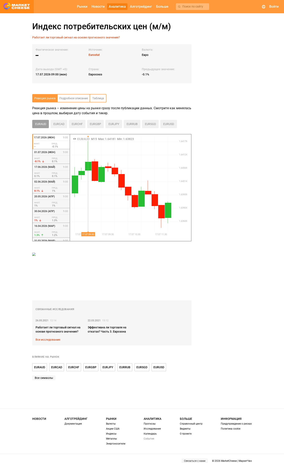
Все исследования (48, 339)
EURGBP (90, 367)
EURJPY (107, 367)
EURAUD (39, 367)
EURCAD (56, 367)
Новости (39, 418)
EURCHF (73, 367)
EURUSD (158, 367)
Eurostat (94, 54)
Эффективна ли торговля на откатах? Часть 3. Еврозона (107, 329)
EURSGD (141, 367)
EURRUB (124, 367)
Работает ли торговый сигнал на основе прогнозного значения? (76, 37)
